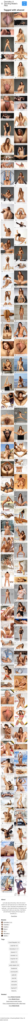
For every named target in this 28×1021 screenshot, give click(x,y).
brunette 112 (14, 955)
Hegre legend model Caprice (14, 1001)
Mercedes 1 (7, 933)
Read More (14, 916)
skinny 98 (14, 981)
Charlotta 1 (6, 924)
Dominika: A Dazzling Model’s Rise (10, 3)
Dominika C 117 (14, 949)
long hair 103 (14, 959)
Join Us (24, 3)
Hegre (14, 997)
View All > (14, 991)
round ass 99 (14, 972)
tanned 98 (14, 985)
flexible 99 (14, 968)
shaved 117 (14, 952)
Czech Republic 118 (14, 942)
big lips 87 (14, 988)
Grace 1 (6, 929)
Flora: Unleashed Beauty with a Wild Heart (14, 1003)
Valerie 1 (6, 935)
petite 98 (14, 975)
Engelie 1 (6, 927)
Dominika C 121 (8, 922)
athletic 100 (14, 962)
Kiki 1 (5, 931)
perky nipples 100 (14, 965)
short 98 (14, 978)
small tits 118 (14, 945)
